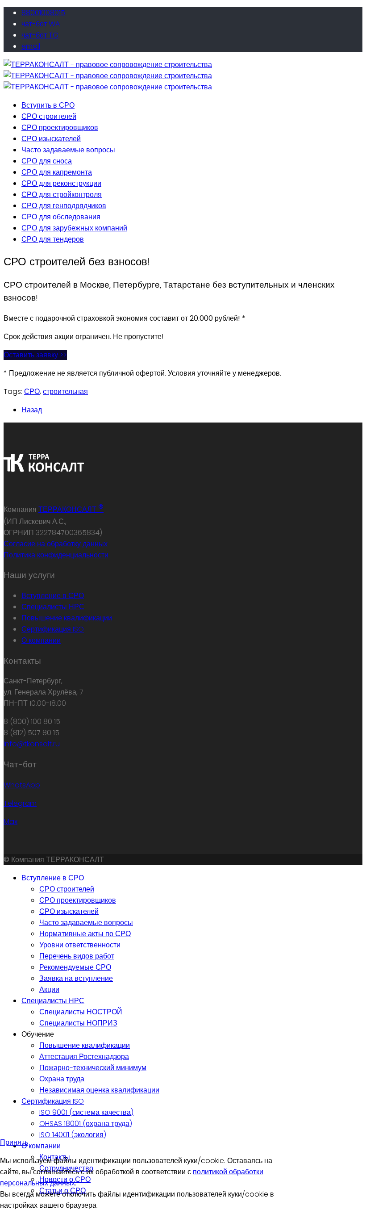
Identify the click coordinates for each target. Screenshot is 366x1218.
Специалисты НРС (52, 607)
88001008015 (43, 13)
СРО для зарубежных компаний (74, 228)
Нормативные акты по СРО (85, 934)
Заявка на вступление (76, 978)
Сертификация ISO (52, 629)
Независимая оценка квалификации (99, 1090)
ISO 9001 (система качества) (86, 1112)
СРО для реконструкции (61, 183)
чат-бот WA (40, 24)
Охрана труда (61, 1079)
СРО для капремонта (56, 172)
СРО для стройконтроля (61, 194)
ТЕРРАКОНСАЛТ (71, 509)
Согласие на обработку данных (56, 544)
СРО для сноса (46, 161)
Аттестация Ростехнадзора (84, 1056)
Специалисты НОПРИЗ (78, 1023)
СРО (32, 391)
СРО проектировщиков (59, 127)
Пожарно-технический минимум (92, 1068)
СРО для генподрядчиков (63, 206)
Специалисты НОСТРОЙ (80, 1012)
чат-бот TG (39, 35)
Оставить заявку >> (35, 355)
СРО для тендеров (52, 239)
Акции (49, 989)
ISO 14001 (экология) (72, 1135)
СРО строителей (48, 116)
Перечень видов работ (76, 956)
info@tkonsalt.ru (32, 744)
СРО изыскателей (51, 139)
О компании (41, 640)
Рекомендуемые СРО (75, 967)
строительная (65, 391)
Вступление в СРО (52, 595)
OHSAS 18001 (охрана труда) (85, 1123)
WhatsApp (22, 785)
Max (10, 821)
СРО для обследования (60, 217)
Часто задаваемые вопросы (68, 150)
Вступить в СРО (48, 105)
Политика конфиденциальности (56, 555)
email (30, 46)
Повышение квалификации (66, 618)
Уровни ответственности (80, 945)
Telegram (20, 803)
